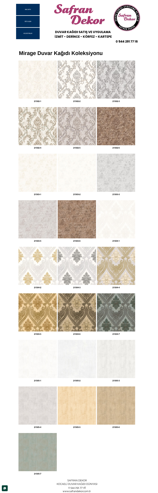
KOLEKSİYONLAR (27, 33)
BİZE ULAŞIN (28, 21)
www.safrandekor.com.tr (77, 491)
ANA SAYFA (28, 9)
